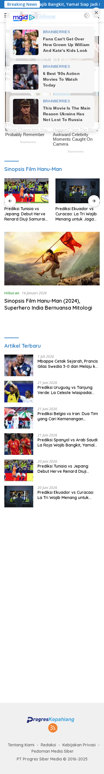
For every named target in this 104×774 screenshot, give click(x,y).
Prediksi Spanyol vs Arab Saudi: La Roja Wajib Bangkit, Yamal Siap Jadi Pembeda (68, 442)
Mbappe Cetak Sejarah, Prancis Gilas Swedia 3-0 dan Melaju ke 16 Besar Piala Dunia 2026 (68, 364)
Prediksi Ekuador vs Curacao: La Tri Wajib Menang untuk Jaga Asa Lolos (76, 214)
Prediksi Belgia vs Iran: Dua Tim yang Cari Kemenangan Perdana (68, 416)
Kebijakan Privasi (79, 744)
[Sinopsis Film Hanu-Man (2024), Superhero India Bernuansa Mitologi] (52, 258)
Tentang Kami (21, 744)
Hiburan (11, 292)
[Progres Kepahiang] (52, 719)
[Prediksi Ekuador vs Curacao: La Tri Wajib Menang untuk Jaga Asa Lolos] (77, 190)
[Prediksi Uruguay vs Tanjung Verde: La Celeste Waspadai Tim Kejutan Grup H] (18, 391)
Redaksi (48, 744)
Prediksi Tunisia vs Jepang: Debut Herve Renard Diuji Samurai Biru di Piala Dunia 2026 (24, 214)
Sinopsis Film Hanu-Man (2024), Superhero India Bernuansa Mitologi (48, 304)
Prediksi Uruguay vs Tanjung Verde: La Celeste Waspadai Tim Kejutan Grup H (65, 390)
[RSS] (52, 728)
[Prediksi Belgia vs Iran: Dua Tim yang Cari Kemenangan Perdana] (18, 418)
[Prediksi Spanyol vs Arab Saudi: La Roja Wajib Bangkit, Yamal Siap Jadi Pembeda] (18, 444)
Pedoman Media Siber (52, 751)
